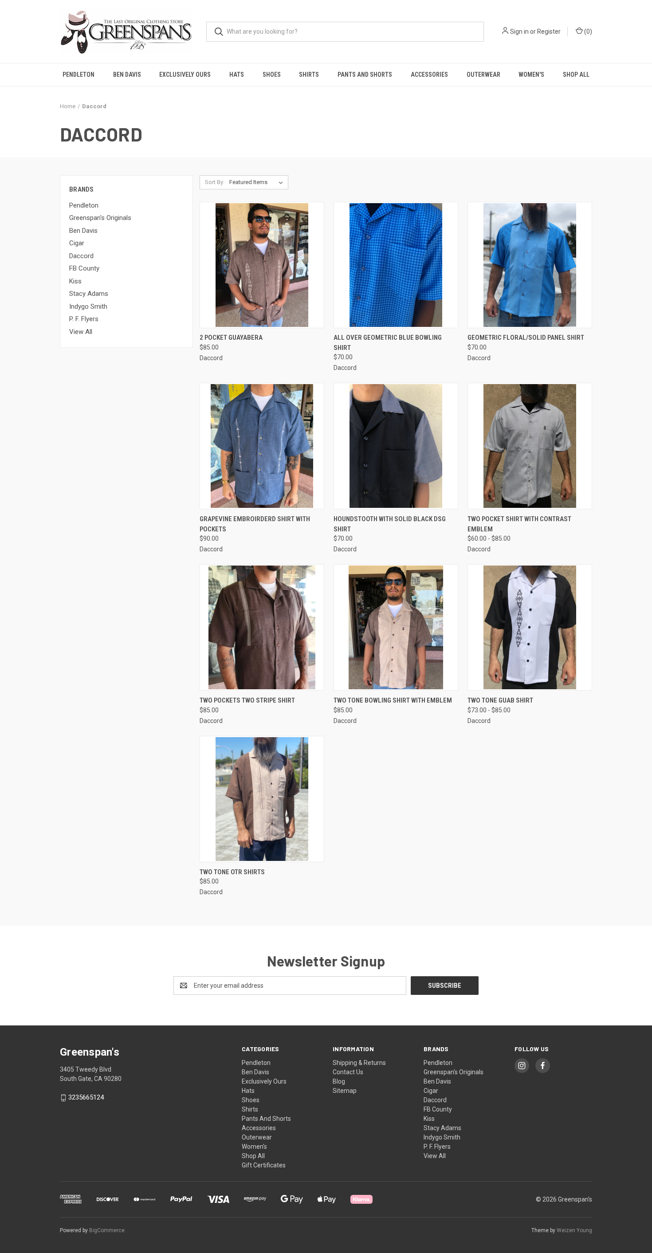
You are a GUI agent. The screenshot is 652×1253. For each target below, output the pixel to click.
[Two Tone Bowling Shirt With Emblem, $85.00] (395, 627)
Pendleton (78, 74)
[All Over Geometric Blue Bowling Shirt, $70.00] (395, 265)
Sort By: (214, 182)
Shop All (576, 74)
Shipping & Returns (359, 1062)
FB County (84, 268)
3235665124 (86, 1097)
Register (549, 31)
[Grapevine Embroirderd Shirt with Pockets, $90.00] (261, 446)
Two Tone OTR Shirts (232, 872)
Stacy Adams (88, 294)
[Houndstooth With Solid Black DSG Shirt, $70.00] (395, 446)
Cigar (76, 243)
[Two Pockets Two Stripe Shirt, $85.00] (261, 627)
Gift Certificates (264, 1165)
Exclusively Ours (185, 74)
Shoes (272, 74)
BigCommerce (107, 1230)
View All (80, 332)
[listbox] (258, 182)
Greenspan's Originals (100, 218)
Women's (531, 74)
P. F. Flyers (83, 319)
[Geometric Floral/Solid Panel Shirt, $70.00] (529, 265)
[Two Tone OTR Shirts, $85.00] (261, 799)
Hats (236, 74)
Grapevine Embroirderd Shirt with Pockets (255, 524)
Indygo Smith (88, 306)
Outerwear (483, 74)
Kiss (75, 281)
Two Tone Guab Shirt (500, 700)
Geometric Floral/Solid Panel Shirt (525, 338)
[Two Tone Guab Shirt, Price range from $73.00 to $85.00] (529, 627)
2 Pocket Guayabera (231, 338)
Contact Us (348, 1072)
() (587, 31)
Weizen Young (574, 1230)
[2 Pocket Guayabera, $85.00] (261, 265)
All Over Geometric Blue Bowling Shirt (388, 343)
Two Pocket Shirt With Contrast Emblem (519, 524)
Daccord (81, 256)
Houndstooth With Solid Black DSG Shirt (390, 524)
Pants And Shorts (365, 74)
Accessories (429, 74)
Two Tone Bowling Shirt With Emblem (393, 700)
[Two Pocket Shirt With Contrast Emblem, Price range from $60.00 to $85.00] (529, 446)
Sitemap (345, 1090)
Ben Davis (127, 74)
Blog (339, 1081)
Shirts (309, 74)
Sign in (519, 31)
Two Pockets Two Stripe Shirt (247, 700)
